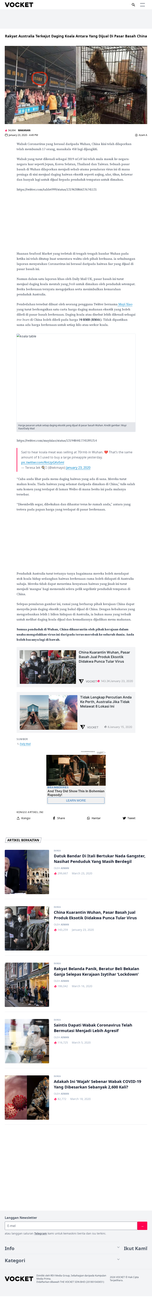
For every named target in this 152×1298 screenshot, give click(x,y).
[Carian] (133, 4)
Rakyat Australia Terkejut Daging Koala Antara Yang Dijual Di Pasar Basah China (76, 36)
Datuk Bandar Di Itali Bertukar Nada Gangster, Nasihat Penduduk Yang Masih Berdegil (99, 858)
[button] (142, 4)
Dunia (57, 851)
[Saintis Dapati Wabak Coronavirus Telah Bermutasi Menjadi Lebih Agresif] (27, 1041)
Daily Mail (25, 744)
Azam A (143, 135)
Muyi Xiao (125, 304)
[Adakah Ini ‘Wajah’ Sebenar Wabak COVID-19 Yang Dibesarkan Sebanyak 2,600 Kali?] (27, 1097)
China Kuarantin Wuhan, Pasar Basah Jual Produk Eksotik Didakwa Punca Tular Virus (95, 915)
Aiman (65, 868)
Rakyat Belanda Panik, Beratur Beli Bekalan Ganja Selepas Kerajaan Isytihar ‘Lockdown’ (96, 971)
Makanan (24, 130)
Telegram (40, 1233)
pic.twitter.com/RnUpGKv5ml (42, 462)
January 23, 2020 (78, 467)
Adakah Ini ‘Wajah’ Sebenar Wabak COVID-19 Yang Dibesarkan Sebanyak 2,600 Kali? (97, 1084)
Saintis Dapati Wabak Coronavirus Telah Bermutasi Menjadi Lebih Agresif (93, 1027)
